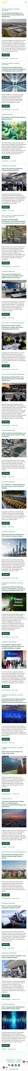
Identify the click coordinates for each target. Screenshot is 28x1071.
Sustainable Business (7, 9)
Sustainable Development (17, 215)
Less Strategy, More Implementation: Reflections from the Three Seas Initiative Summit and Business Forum (14, 700)
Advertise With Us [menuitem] (10, 1060)
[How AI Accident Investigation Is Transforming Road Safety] (14, 182)
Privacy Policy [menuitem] (11, 1061)
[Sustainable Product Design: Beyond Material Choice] (14, 130)
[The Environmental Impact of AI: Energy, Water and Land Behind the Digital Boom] (14, 28)
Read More (6, 55)
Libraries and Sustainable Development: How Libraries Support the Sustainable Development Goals (14, 221)
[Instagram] (12, 1065)
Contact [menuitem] (18, 1061)
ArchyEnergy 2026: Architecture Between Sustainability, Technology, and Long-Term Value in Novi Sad (13, 588)
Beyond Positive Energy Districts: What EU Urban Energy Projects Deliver (13, 856)
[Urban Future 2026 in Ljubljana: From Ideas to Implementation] (14, 969)
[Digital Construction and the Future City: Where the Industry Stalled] (14, 548)
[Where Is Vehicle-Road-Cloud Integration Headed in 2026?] (14, 919)
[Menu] (25, 2)
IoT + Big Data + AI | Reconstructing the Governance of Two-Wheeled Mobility (13, 486)
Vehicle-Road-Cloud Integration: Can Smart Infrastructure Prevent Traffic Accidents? (14, 434)
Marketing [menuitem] (19, 1060)
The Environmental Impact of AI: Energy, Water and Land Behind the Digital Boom (13, 14)
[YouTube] (19, 1065)
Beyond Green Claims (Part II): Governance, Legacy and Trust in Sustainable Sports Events (12, 327)
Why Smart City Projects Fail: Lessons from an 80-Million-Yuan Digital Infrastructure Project (12, 275)
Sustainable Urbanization (8, 216)
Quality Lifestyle (6, 215)
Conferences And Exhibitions (9, 165)
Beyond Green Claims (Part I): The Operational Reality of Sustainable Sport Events (13, 378)
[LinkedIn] (16, 1065)
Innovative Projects (7, 798)
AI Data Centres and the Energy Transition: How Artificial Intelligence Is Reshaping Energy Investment (14, 69)
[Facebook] (9, 1065)
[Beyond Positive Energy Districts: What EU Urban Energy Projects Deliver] (14, 869)
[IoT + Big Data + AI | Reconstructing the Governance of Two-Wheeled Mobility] (14, 499)
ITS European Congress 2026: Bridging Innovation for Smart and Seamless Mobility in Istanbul (12, 646)
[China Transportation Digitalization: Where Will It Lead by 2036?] (14, 1020)
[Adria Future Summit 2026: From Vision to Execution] (14, 765)
